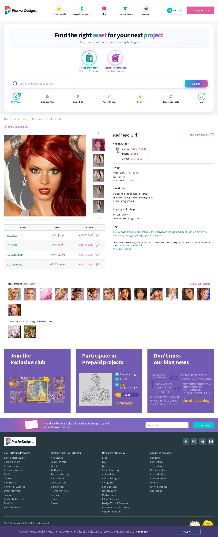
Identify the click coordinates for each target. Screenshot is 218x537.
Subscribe (203, 425)
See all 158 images (200, 283)
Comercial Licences (14, 486)
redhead (128, 231)
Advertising (10, 482)
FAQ (104, 461)
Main (6, 119)
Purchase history (60, 474)
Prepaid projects (13, 470)
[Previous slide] (98, 133)
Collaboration (158, 478)
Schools (8, 495)
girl (133, 235)
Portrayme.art (110, 495)
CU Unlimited (15, 264)
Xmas (127, 235)
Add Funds (56, 470)
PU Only (12, 235)
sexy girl (140, 235)
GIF (201, 102)
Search (196, 83)
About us (155, 457)
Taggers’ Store (21, 119)
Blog (104, 457)
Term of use (156, 466)
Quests (54, 503)
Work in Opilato (158, 486)
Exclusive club (11, 466)
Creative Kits (47, 102)
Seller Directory (110, 470)
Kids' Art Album (12, 507)
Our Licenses (57, 486)
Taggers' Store (12, 461)
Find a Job (9, 503)
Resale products (171, 102)
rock (199, 231)
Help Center (57, 478)
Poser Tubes (109, 102)
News (54, 499)
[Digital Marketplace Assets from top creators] (115, 57)
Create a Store (58, 482)
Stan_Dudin (138, 149)
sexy (174, 231)
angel (145, 231)
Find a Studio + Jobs (15, 499)
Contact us (156, 490)
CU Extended (15, 254)
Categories (108, 482)
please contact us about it (131, 245)
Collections (108, 474)
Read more (141, 531)
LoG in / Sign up (201, 10)
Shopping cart (58, 461)
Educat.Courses (110, 499)
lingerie (158, 235)
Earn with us (157, 461)
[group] (37, 381)
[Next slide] (98, 218)
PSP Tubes (16, 102)
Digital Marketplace (15, 457)
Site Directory (109, 486)
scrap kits (24, 321)
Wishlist (55, 466)
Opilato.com (109, 490)
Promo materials (60, 490)
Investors (155, 482)
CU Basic (12, 245)
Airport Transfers (111, 511)
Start (140, 102)
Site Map (55, 495)
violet (149, 235)
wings (137, 231)
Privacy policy (157, 470)
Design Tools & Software (115, 503)
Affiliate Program (111, 478)
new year (166, 231)
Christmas (154, 231)
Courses (8, 478)
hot (205, 231)
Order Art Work (12, 490)
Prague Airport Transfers (115, 507)
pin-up (192, 231)
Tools (7, 474)
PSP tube (118, 231)
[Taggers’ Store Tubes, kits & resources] (89, 57)
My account (57, 457)
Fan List (106, 466)
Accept (187, 531)
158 (136, 153)
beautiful (182, 231)
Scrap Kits (78, 102)
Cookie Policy (157, 474)
